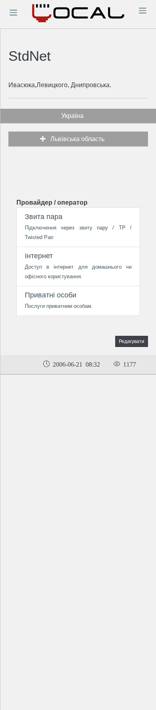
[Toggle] (13, 12)
